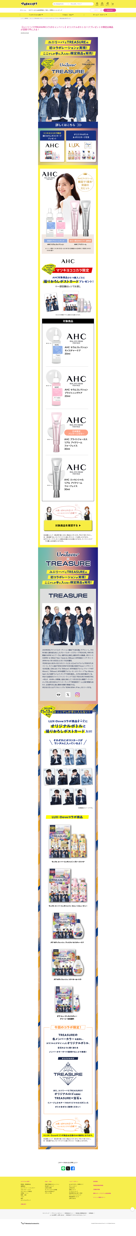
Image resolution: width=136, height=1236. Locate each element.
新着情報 (26, 18)
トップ (22, 18)
